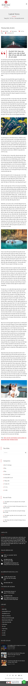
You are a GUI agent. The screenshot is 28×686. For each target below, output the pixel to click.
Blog (2, 33)
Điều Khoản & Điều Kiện (7, 620)
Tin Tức (22, 31)
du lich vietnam (21, 437)
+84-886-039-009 (8, 596)
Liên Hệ (3, 635)
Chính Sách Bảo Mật (6, 622)
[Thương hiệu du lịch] (14, 47)
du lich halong (14, 437)
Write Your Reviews (6, 615)
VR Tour (4, 626)
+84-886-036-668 (8, 559)
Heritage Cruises (14, 439)
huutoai (15, 31)
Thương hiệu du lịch (7, 28)
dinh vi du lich (7, 437)
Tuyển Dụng (4, 628)
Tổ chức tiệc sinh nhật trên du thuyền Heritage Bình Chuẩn (16, 661)
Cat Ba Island (7, 474)
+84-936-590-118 (8, 582)
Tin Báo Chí (6, 484)
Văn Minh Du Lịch (6, 613)
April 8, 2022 (5, 31)
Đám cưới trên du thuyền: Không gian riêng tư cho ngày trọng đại (16, 653)
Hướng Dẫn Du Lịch (8, 477)
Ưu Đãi (5, 490)
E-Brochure (4, 624)
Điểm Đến (4, 609)
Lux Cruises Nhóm (21, 538)
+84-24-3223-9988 (8, 561)
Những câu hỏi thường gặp (8, 617)
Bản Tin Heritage (7, 465)
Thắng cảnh (6, 480)
